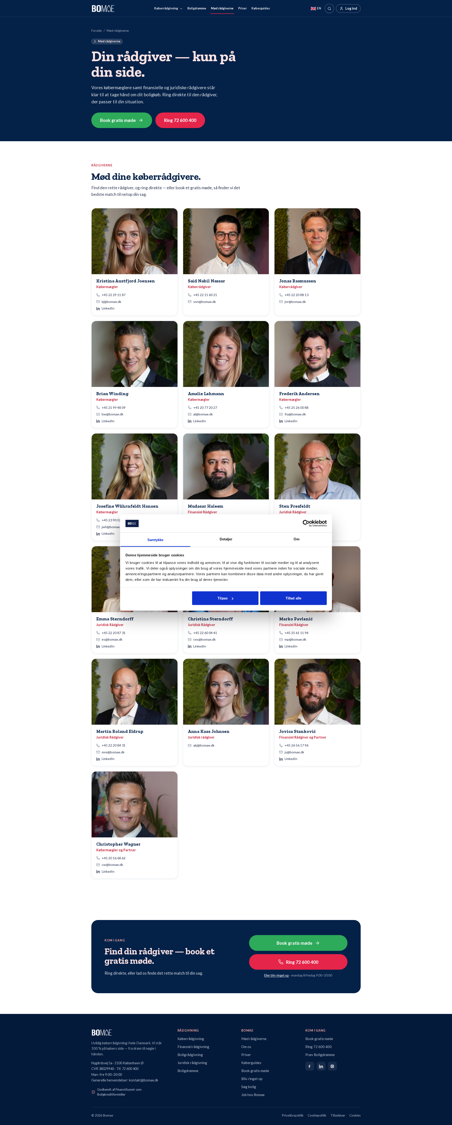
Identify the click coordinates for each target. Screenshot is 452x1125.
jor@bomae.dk (295, 302)
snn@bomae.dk (204, 302)
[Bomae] (103, 8)
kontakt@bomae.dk (143, 1080)
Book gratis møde (118, 120)
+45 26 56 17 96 (296, 745)
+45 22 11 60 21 (205, 295)
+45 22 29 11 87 (113, 295)
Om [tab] (296, 539)
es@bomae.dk (112, 639)
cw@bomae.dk (112, 865)
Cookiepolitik (317, 1115)
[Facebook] (309, 1066)
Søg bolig (248, 1087)
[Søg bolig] (329, 8)
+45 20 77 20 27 (205, 408)
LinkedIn (108, 308)
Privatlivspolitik (292, 1115)
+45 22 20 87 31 (113, 633)
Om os (246, 1047)
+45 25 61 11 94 (296, 633)
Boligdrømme (196, 8)
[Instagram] (332, 1066)
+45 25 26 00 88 (296, 408)
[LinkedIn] (321, 1066)
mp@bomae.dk (295, 639)
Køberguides (260, 8)
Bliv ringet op (251, 1079)
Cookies (355, 1115)
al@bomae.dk (203, 414)
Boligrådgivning (190, 1055)
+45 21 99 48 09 (113, 408)
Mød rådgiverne (222, 8)
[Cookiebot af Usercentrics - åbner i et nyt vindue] (306, 523)
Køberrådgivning (166, 8)
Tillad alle (293, 598)
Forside (96, 30)
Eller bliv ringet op (276, 975)
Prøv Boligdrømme (320, 1055)
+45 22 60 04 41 (205, 633)
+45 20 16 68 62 (113, 858)
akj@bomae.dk (203, 745)
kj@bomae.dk (111, 302)
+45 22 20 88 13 (296, 295)
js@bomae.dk (294, 752)
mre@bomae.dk (113, 752)
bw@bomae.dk (112, 414)
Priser (242, 8)
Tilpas (223, 598)
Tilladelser (338, 1115)
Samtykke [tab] (155, 540)
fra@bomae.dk (295, 414)
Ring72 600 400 (180, 120)
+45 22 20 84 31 (113, 745)
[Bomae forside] (130, 1032)
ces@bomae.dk (204, 639)
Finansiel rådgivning (193, 1047)
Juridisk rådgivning (192, 1063)
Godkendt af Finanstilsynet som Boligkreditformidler (119, 1092)
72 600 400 (130, 1069)
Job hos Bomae (253, 1095)
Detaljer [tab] (226, 539)
